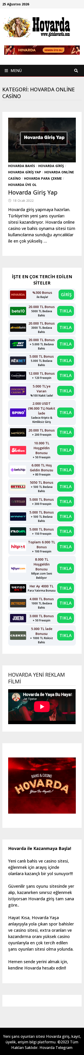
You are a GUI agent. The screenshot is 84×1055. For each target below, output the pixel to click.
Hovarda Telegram (56, 1047)
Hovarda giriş (51, 166)
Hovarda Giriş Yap (24, 172)
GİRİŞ (66, 294)
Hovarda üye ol (22, 184)
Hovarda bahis (21, 166)
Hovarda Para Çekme (43, 178)
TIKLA (66, 311)
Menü (16, 70)
